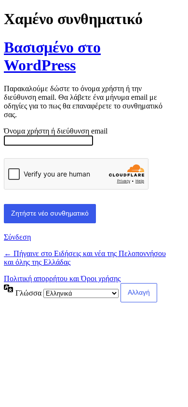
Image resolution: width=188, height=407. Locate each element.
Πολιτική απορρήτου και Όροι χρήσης (62, 278)
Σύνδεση (17, 237)
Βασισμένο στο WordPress (52, 56)
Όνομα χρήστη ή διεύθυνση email (55, 131)
